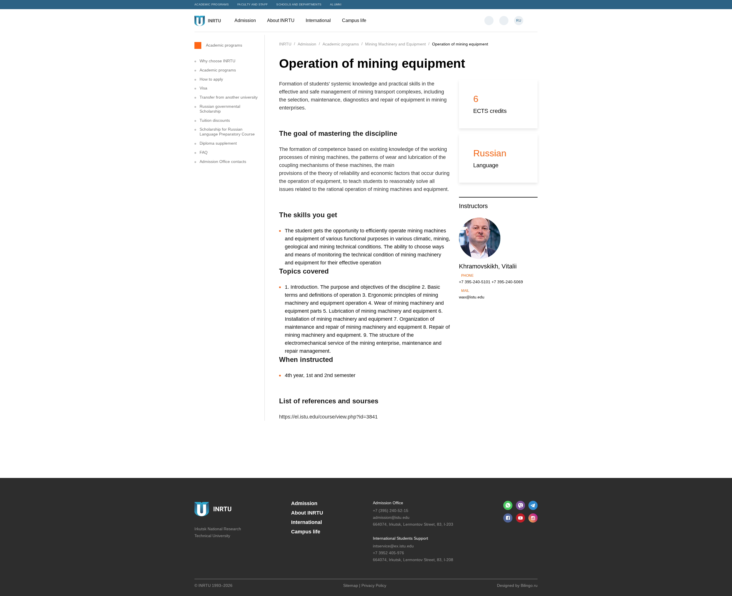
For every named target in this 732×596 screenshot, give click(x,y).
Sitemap (350, 585)
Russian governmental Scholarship (220, 108)
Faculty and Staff (252, 4)
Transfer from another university (229, 97)
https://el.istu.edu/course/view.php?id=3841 (328, 417)
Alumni (335, 4)
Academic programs (211, 4)
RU (518, 21)
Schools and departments (298, 4)
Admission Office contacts (223, 161)
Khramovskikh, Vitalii (488, 266)
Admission (245, 20)
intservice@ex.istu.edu (393, 546)
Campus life (354, 20)
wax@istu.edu (471, 297)
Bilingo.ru (529, 585)
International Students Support (400, 538)
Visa (203, 88)
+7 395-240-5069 (507, 282)
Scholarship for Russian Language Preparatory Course (227, 131)
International (319, 20)
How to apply (211, 79)
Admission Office (388, 503)
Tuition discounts (215, 120)
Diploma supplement (218, 143)
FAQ (204, 152)
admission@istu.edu (391, 517)
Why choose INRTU (217, 61)
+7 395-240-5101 (474, 282)
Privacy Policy (373, 585)
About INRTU (281, 20)
